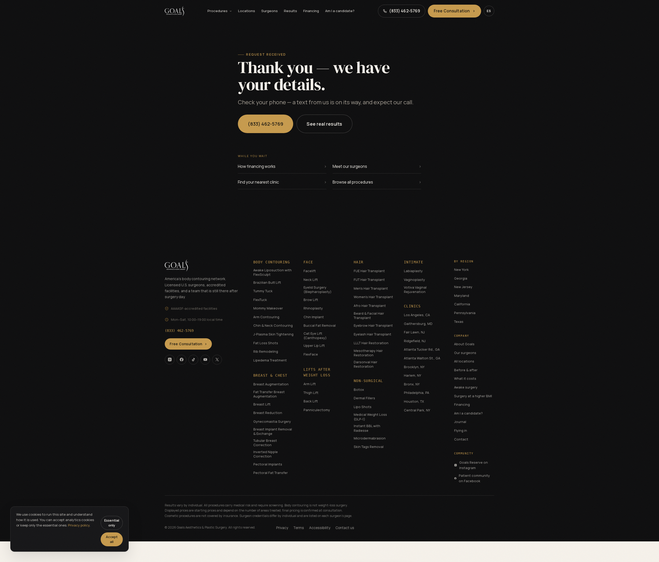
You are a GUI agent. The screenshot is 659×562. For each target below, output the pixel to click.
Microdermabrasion (370, 438)
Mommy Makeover (268, 308)
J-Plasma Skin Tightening (273, 334)
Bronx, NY (412, 384)
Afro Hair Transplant (370, 305)
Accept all (112, 539)
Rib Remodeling (265, 351)
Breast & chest (270, 375)
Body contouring (271, 262)
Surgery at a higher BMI (473, 396)
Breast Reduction (267, 412)
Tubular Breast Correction (265, 442)
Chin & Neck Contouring (273, 325)
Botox (359, 389)
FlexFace (311, 354)
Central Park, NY (417, 410)
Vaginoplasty (414, 279)
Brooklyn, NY (414, 367)
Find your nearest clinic (258, 182)
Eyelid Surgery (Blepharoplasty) (318, 289)
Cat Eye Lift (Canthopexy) (315, 335)
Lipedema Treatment (270, 360)
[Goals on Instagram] (170, 360)
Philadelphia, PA (416, 392)
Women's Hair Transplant (373, 297)
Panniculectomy (317, 410)
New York (461, 269)
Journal (460, 421)
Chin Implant (314, 317)
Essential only (111, 523)
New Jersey (463, 286)
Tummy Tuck (263, 291)
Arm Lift (310, 384)
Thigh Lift (311, 392)
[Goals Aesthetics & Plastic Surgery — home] (174, 11)
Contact (461, 439)
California (462, 304)
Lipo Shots (362, 406)
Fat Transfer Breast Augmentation (269, 394)
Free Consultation (454, 11)
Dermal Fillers (364, 398)
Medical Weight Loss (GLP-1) (370, 416)
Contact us (344, 527)
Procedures (217, 10)
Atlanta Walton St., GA (422, 358)
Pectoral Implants (267, 464)
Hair (358, 262)
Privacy (282, 527)
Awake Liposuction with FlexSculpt (272, 272)
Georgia (460, 278)
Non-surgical (368, 381)
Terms (298, 527)
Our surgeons (465, 352)
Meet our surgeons (350, 166)
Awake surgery (466, 387)
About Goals (464, 344)
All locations (464, 361)
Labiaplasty (413, 271)
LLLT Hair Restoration (371, 343)
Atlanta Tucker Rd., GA (422, 349)
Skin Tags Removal (369, 446)
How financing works (256, 166)
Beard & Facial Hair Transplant (369, 315)
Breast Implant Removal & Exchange (272, 431)
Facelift (310, 271)
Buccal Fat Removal (320, 325)
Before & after (466, 370)
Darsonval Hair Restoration (365, 364)
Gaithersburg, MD (418, 323)
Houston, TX (414, 401)
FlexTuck (260, 299)
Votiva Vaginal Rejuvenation (415, 289)
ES (489, 11)
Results (290, 10)
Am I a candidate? (339, 10)
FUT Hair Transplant (369, 279)
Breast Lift (262, 404)
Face (308, 262)
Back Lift (311, 401)
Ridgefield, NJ (415, 341)
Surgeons (269, 10)
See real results (324, 124)
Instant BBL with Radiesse (367, 428)
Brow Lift (311, 299)
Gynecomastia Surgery (272, 421)
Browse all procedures (353, 182)
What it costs (465, 378)
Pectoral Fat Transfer (270, 472)
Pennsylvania (464, 312)
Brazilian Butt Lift (267, 282)
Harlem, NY (412, 375)
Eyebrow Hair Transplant (373, 325)
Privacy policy (79, 525)
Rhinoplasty (313, 308)
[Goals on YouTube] (205, 360)
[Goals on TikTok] (193, 360)
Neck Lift (311, 279)
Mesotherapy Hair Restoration (368, 353)
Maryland (461, 295)
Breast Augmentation (271, 384)
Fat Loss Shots (265, 343)
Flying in (460, 430)
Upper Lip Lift (314, 345)
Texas (458, 321)
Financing (311, 10)
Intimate (413, 262)
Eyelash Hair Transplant (372, 334)
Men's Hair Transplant (371, 288)
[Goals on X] (217, 360)
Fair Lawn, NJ (414, 332)
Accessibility (319, 527)
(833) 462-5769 (265, 124)
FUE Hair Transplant (369, 271)
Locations (246, 10)
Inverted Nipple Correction (265, 454)
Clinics (412, 306)
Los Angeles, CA (417, 315)
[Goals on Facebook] (181, 360)
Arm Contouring (266, 317)
